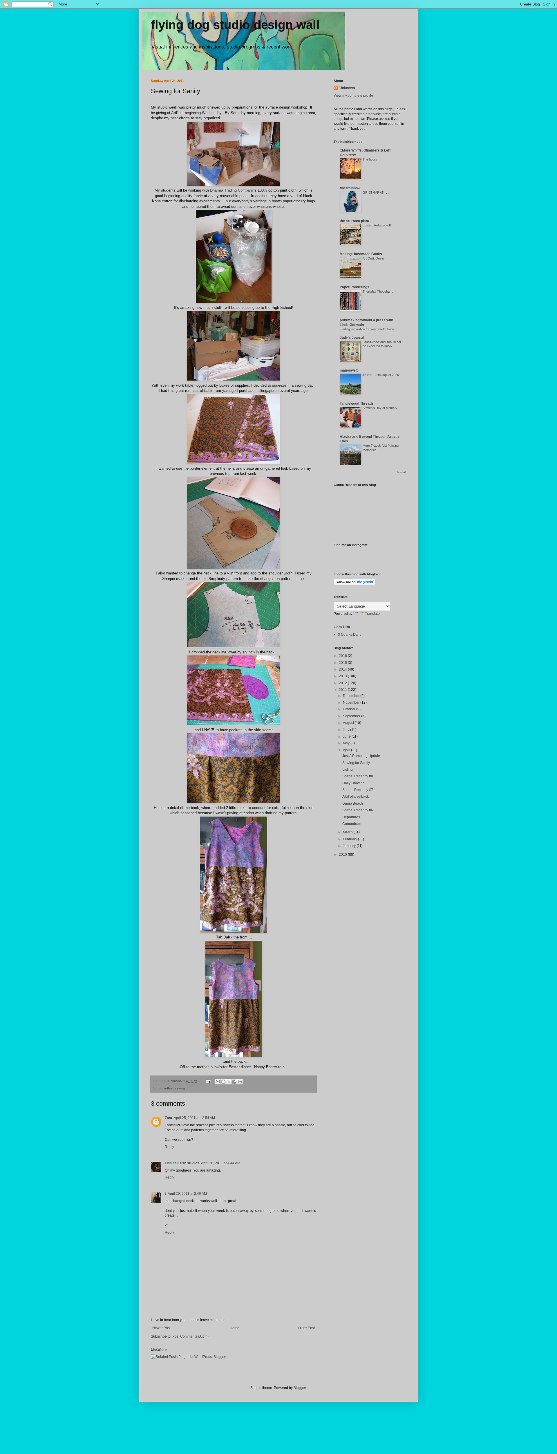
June (347, 736)
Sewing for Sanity (356, 763)
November (351, 702)
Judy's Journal (352, 338)
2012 (343, 683)
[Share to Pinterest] (240, 1081)
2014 (343, 669)
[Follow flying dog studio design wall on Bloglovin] (354, 584)
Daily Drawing (353, 783)
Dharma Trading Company (231, 190)
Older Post (306, 1328)
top (227, 473)
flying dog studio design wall (235, 25)
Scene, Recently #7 (357, 790)
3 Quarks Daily (349, 635)
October (349, 709)
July (346, 730)
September (352, 716)
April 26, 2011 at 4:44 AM (220, 1163)
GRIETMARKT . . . (376, 192)
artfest (168, 1088)
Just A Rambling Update (361, 756)
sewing (180, 1088)
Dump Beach (352, 803)
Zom (168, 1118)
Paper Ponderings (354, 287)
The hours (370, 159)
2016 (343, 656)
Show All (401, 472)
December (351, 696)
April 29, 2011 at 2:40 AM (187, 1194)
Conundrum (351, 824)
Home (234, 1328)
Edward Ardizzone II (377, 225)
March (348, 832)
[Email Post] (208, 1081)
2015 (343, 663)
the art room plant (354, 221)
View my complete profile (353, 95)
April (347, 750)
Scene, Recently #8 (357, 776)
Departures (351, 817)
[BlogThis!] (223, 1081)
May (346, 743)
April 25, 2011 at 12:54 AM (194, 1118)
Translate (372, 614)
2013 (343, 676)
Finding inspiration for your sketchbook (367, 329)
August (349, 723)
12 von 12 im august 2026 (381, 374)
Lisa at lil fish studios (182, 1163)
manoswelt (349, 370)
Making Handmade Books (361, 254)
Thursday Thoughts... (378, 291)
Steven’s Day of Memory (380, 408)
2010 (343, 855)
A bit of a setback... (356, 796)
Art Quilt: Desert (374, 258)
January (350, 846)
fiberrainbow (350, 188)
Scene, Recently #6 (357, 810)
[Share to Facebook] (234, 1081)
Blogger (300, 1388)
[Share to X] (229, 1081)
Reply (169, 1147)
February (350, 839)
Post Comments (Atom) (190, 1336)
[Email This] (218, 1081)
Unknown (347, 88)
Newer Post (161, 1328)
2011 (343, 690)
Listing (347, 769)
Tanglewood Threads (357, 403)
